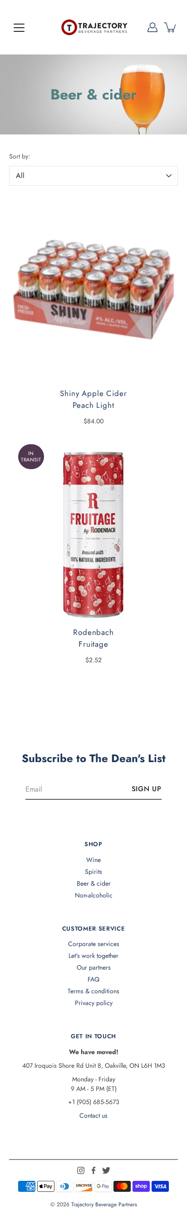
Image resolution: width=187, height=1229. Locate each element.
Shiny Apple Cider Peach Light (93, 399)
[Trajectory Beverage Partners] (93, 27)
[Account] (152, 27)
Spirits (93, 871)
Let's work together (93, 955)
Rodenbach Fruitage (93, 638)
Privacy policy (94, 1002)
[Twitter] (106, 1170)
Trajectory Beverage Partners (104, 1204)
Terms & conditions (93, 991)
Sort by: (19, 156)
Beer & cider (94, 883)
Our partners (94, 967)
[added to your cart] (170, 27)
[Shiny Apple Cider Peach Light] (93, 290)
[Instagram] (81, 1170)
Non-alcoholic (94, 895)
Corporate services (93, 943)
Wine (93, 859)
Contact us (93, 1115)
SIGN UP (147, 789)
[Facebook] (93, 1170)
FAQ (93, 979)
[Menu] (19, 27)
